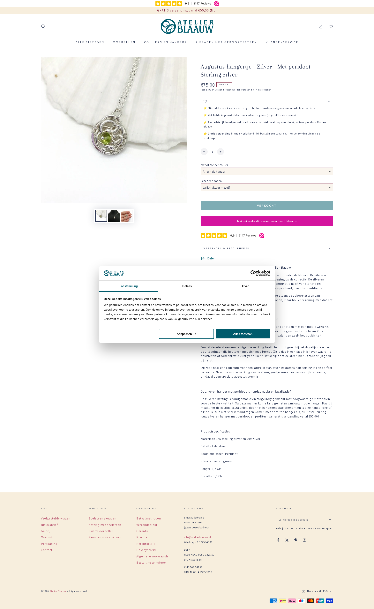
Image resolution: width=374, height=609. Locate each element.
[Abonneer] (331, 519)
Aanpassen (184, 333)
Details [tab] (187, 286)
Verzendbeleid (146, 525)
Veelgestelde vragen (55, 518)
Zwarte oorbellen (101, 531)
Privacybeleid (146, 550)
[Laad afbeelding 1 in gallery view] (101, 216)
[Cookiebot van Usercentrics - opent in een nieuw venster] (253, 273)
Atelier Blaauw (58, 591)
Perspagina (49, 544)
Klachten (142, 537)
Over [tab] (245, 286)
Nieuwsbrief (49, 525)
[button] (43, 26)
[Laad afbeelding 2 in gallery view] (114, 216)
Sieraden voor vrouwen (105, 537)
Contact (46, 550)
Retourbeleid (145, 544)
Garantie (142, 531)
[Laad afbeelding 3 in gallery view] (127, 216)
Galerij (45, 531)
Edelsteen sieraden (102, 518)
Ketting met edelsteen (105, 525)
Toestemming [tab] (128, 286)
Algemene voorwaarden (153, 556)
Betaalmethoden (148, 518)
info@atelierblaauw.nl (197, 537)
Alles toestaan (242, 333)
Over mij (47, 537)
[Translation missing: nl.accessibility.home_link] (187, 26)
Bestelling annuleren (151, 563)
